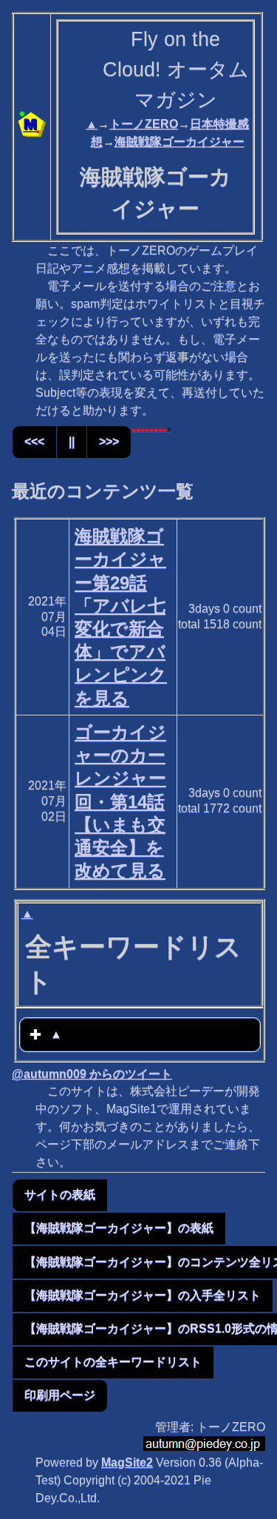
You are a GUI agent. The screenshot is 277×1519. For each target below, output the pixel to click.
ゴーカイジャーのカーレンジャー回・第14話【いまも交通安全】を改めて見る (120, 801)
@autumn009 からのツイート (92, 1074)
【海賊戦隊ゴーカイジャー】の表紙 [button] (118, 1228)
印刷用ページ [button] (59, 1395)
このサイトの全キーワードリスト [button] (113, 1361)
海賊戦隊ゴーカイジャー (179, 141)
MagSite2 (127, 1462)
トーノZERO (143, 124)
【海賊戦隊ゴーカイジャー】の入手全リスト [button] (142, 1295)
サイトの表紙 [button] (59, 1194)
